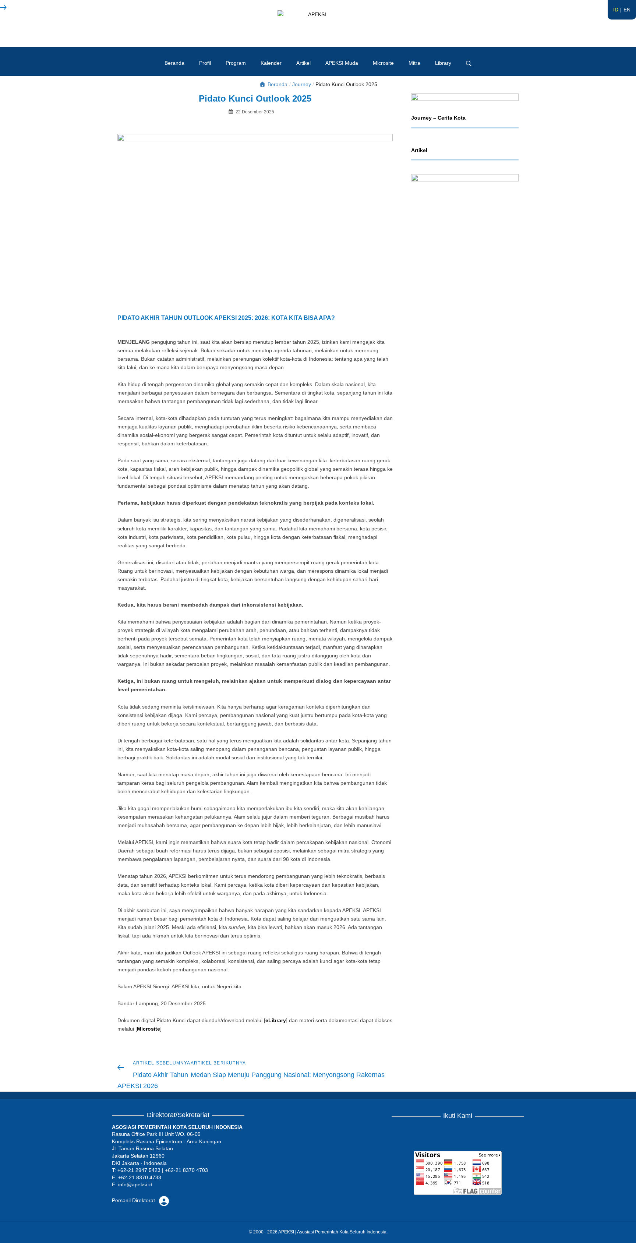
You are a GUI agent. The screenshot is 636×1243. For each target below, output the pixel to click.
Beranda (174, 63)
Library (443, 63)
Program (236, 63)
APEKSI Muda (341, 63)
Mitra (414, 63)
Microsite (383, 63)
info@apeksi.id (135, 1184)
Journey (301, 84)
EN (626, 10)
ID (615, 10)
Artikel (303, 63)
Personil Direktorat (134, 1200)
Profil (205, 63)
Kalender (271, 63)
